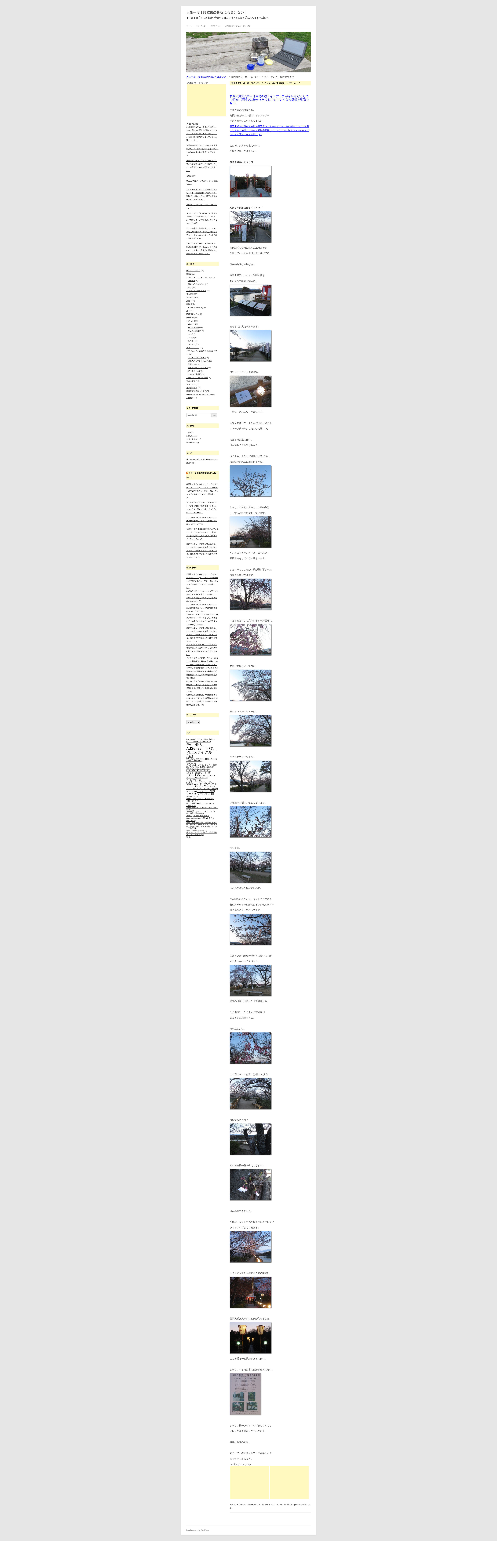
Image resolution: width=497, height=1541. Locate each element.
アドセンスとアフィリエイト (198, 277)
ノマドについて (192, 348)
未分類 (189, 398)
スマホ (190, 341)
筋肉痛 (197, 816)
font (189, 739)
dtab (190, 334)
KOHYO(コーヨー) (195, 307)
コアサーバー (203, 773)
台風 (189, 801)
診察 (196, 830)
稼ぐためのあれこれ (196, 284)
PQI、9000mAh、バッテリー (198, 742)
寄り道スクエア (194, 371)
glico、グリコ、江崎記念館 (203, 739)
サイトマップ (201, 26)
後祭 (196, 801)
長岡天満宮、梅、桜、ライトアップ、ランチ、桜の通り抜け (271, 1505)
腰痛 (208, 817)
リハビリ (206, 791)
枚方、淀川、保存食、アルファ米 (200, 803)
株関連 (189, 274)
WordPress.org (192, 442)
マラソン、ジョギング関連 (197, 378)
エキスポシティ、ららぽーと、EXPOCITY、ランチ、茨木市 (198, 770)
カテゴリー (191, 773)
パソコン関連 (193, 331)
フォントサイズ (193, 789)
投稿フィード (191, 436)
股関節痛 (205, 816)
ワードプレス (205, 794)
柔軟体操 (191, 806)
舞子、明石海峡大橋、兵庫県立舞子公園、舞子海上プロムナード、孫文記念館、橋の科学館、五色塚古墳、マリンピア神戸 (201, 825)
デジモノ (190, 321)
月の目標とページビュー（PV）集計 (238, 26)
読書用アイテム (192, 314)
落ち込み (190, 830)
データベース (202, 777)
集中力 (203, 831)
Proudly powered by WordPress (197, 1530)
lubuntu (191, 324)
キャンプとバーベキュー (196, 291)
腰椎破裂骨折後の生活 (195, 391)
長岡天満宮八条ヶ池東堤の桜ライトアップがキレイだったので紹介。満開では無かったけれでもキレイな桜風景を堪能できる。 (269, 100)
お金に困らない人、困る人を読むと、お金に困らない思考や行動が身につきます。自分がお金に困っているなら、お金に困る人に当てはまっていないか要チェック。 (201, 133)
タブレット (191, 778)
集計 (190, 287)
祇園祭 (190, 816)
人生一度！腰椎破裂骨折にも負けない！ (217, 12)
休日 (189, 796)
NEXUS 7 (192, 344)
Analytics (191, 281)
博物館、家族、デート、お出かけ (200, 799)
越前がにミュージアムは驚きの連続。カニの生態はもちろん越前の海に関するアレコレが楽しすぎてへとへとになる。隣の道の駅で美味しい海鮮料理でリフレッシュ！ (201, 550)
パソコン (210, 786)
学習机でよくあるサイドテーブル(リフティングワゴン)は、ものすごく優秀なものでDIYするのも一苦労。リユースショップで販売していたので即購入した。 (202, 491)
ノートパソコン (193, 780)
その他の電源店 (194, 374)
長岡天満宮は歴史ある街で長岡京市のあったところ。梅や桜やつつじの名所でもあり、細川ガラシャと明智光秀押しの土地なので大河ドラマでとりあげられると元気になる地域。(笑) (269, 130)
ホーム (188, 26)
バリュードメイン (196, 786)
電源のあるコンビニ (196, 364)
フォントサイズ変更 (209, 789)
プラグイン (190, 384)
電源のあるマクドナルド (198, 361)
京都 (241, 1505)
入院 (195, 796)
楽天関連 (190, 294)
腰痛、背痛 (191, 821)
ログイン (190, 432)
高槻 (188, 304)
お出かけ (190, 297)
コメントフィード (193, 439)
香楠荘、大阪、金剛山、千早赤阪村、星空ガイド (201, 833)
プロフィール (215, 26)
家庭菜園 (190, 317)
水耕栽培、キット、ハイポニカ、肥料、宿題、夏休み (200, 812)
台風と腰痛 (190, 176)
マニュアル (190, 381)
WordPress (191, 763)
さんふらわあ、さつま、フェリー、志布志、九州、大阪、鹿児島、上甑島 (201, 766)
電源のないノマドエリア (198, 368)
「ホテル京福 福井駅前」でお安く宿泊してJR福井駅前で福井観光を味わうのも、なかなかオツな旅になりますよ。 (202, 661)
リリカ (191, 793)
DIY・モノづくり (193, 271)
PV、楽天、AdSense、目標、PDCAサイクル (201, 750)
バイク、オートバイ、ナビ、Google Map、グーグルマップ (201, 783)
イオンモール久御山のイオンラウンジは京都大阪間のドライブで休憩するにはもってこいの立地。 (201, 520)
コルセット (193, 775)
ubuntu (191, 337)
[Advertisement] (249, 1482)
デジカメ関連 (193, 328)
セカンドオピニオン (207, 775)
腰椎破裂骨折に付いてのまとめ (199, 394)
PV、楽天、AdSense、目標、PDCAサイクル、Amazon (201, 760)
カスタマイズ (191, 388)
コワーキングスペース (197, 358)
